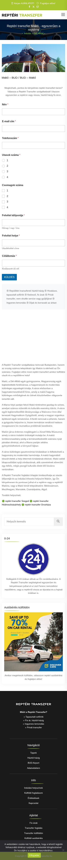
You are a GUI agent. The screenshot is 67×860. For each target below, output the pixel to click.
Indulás (27, 33)
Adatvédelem (33, 768)
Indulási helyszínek (33, 788)
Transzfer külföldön (33, 833)
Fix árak (34, 823)
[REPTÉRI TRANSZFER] (22, 14)
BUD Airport (33, 763)
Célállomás (9, 256)
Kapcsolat (33, 803)
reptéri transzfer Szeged (17, 501)
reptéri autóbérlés (53, 675)
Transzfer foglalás (33, 828)
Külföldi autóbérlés (33, 838)
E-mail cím (9, 121)
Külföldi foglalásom (33, 793)
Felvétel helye (11, 235)
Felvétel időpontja (13, 215)
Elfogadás (34, 855)
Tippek (33, 752)
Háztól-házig (33, 758)
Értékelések (33, 798)
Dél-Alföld (38, 33)
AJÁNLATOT (27, 3)
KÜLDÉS (9, 277)
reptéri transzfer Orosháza (38, 504)
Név (5, 104)
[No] (63, 850)
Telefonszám (10, 138)
